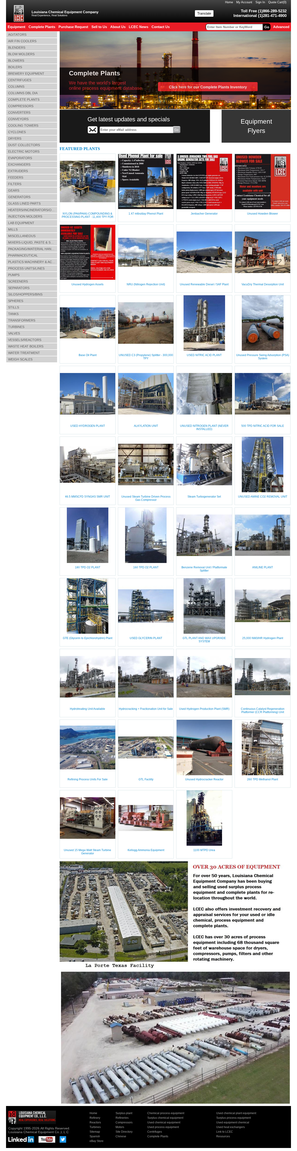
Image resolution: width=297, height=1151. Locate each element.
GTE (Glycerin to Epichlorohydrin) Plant (87, 638)
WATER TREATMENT (24, 353)
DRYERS (14, 138)
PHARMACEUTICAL (23, 255)
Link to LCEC (224, 1131)
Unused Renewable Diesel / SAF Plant (204, 284)
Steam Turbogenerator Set (204, 496)
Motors (120, 1127)
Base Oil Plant (88, 355)
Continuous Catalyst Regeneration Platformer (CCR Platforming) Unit (262, 710)
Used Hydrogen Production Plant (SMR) (204, 709)
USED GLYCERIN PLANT (146, 638)
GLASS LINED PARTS (24, 203)
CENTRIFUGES (19, 80)
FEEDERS (15, 177)
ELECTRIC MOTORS (23, 151)
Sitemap (95, 1131)
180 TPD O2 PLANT (87, 567)
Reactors (95, 1122)
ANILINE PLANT (262, 567)
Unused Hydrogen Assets (87, 284)
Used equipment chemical (232, 1122)
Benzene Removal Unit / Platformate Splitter (204, 569)
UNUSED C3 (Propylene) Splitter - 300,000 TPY (146, 357)
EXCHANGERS (19, 164)
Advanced (281, 27)
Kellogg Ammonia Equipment (146, 850)
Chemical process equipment (165, 1113)
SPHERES (15, 301)
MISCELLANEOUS (22, 236)
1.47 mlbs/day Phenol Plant (146, 213)
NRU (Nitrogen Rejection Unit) (146, 284)
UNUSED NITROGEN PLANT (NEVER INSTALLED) (204, 427)
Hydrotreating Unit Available (87, 709)
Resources (223, 1136)
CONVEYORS (18, 119)
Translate (204, 13)
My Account (244, 2)
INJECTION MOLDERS (25, 216)
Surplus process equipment (233, 1117)
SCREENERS (18, 281)
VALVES (14, 333)
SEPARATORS (18, 288)
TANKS (13, 314)
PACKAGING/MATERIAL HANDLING (32, 249)
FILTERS (14, 184)
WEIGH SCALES (20, 359)
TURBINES (16, 327)
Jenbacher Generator (204, 213)
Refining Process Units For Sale (88, 779)
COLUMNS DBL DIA (23, 93)
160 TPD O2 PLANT (145, 567)
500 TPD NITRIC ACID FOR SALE (262, 426)
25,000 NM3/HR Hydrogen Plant (262, 638)
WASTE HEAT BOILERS (25, 346)
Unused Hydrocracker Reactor (204, 779)
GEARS (13, 190)
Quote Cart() (277, 2)
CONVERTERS (19, 112)
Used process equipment (163, 1127)
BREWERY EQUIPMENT (26, 73)
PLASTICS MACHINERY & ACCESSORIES (32, 262)
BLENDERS (16, 47)
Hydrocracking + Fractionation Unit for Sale (146, 709)
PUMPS (13, 275)
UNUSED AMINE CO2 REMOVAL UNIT (262, 496)
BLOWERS (16, 60)
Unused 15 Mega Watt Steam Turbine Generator (87, 852)
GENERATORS (19, 197)
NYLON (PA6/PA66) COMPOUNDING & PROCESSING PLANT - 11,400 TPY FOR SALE (87, 217)
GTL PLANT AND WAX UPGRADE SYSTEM (204, 640)
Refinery (95, 1117)
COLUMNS (16, 86)
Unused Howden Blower (262, 213)
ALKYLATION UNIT (146, 426)
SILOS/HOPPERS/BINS (25, 294)
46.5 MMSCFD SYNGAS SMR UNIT (87, 496)
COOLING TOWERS (23, 125)
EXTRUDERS (18, 171)
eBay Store (96, 1141)
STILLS (13, 307)
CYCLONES (17, 132)
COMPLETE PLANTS (23, 99)
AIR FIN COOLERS (22, 41)
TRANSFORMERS (21, 320)
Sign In (260, 2)
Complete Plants (157, 1136)
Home (229, 2)
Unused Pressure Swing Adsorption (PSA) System (262, 357)
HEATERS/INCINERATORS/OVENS (32, 210)
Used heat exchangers (230, 1127)
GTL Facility (146, 779)
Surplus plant (124, 1113)
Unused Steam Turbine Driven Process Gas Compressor (146, 498)
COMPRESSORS (20, 106)
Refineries (122, 1117)
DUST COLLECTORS (24, 145)
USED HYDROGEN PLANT (87, 426)
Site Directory (124, 1131)
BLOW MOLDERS (21, 54)
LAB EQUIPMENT (21, 223)
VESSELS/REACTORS (24, 340)
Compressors (124, 1122)
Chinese (121, 1136)
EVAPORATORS (20, 158)
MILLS (13, 229)
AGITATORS (17, 34)
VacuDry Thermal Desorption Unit (263, 284)
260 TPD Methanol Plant (262, 779)
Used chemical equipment (163, 1122)
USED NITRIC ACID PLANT (204, 355)
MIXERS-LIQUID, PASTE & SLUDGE (32, 242)
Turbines (95, 1127)
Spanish (95, 1136)
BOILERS (15, 67)
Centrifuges (154, 1131)
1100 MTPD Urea (204, 850)
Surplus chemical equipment (165, 1117)
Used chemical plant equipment (236, 1113)
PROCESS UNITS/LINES (26, 268)
